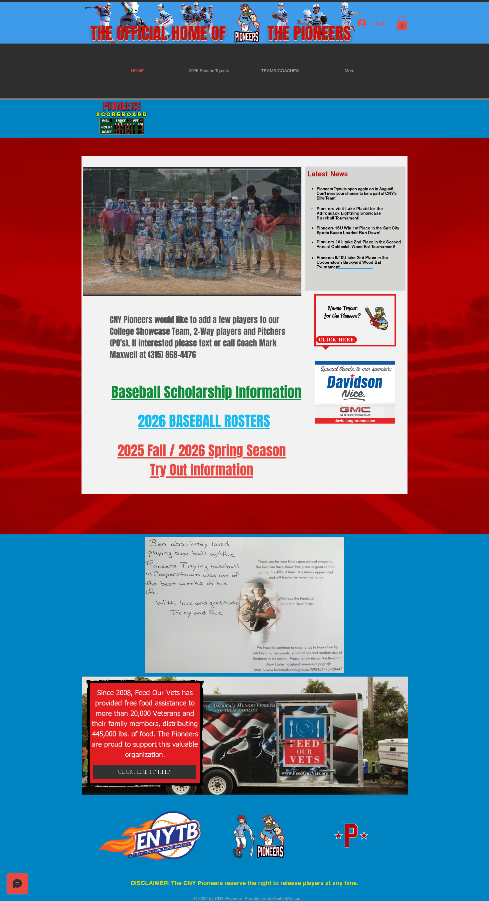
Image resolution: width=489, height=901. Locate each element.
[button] (402, 23)
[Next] (401, 735)
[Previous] (88, 735)
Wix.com (293, 898)
